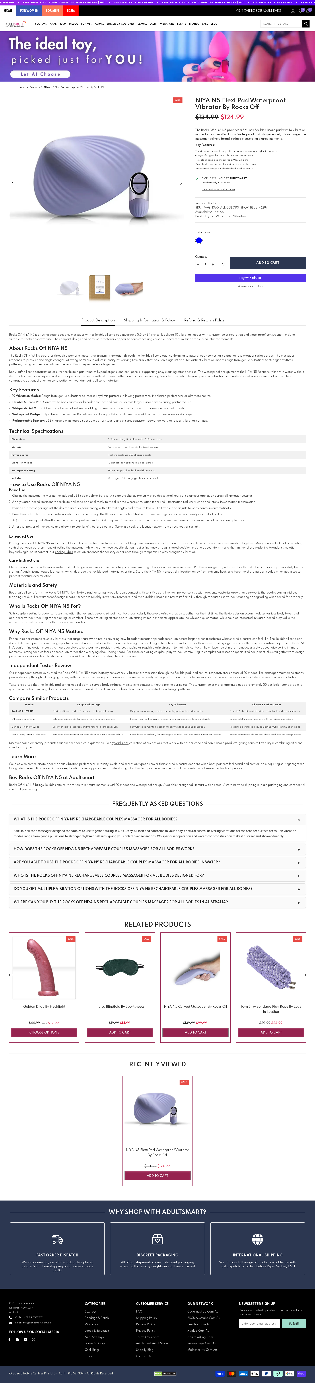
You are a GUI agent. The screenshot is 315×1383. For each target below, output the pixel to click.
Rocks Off (214, 203)
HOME (8, 10)
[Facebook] (9, 1339)
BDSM (71, 10)
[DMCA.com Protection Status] (165, 1374)
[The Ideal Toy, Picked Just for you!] (157, 56)
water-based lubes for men (250, 376)
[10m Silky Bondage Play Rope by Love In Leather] (271, 967)
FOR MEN (52, 10)
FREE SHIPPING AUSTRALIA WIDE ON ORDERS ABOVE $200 (64, 2)
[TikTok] (25, 1339)
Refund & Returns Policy (204, 320)
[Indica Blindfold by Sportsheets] (120, 967)
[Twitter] (33, 1339)
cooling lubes (64, 552)
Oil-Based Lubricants (23, 719)
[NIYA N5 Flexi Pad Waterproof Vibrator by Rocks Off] (158, 1111)
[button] (12, 183)
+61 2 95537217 (33, 1317)
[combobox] (281, 23)
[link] (222, 264)
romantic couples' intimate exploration (53, 768)
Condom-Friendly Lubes (25, 727)
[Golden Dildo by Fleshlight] (44, 967)
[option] (96, 183)
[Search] (285, 23)
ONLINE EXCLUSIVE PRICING (133, 2)
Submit (294, 1323)
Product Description (98, 320)
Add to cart (267, 263)
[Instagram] (17, 1339)
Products (35, 87)
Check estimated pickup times (218, 189)
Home (21, 87)
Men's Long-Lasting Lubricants (28, 735)
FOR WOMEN (29, 10)
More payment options (250, 286)
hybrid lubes (120, 743)
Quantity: (201, 257)
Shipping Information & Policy (149, 320)
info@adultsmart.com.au (37, 1323)
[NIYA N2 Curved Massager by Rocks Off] (195, 967)
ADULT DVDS (272, 10)
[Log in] (293, 11)
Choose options (44, 1032)
